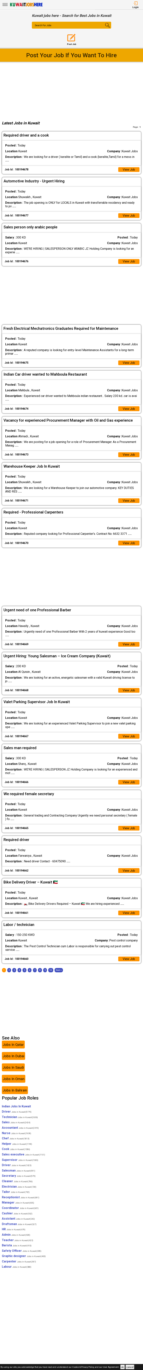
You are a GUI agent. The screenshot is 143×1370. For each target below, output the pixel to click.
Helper (17, 1144)
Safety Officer (21, 1251)
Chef (15, 1138)
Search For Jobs (43, 25)
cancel (130, 1367)
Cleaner (17, 1181)
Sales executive (23, 1154)
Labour (16, 1266)
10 (51, 970)
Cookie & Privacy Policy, (83, 1367)
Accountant (20, 1127)
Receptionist (20, 1197)
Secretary (19, 1176)
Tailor (16, 1192)
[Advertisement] (71, 90)
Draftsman (19, 1224)
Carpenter (19, 1261)
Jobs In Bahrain (15, 1090)
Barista (16, 1245)
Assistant (18, 1218)
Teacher (17, 1240)
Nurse (16, 1133)
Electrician (19, 1186)
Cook (16, 1149)
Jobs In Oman (13, 1079)
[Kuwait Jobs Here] (26, 6)
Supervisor (20, 1160)
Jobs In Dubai (13, 1056)
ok (122, 1367)
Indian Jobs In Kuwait (16, 1106)
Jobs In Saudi (13, 1067)
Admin (16, 1234)
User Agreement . (111, 1367)
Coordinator (20, 1208)
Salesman (18, 1170)
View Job (129, 169)
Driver (16, 1111)
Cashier (17, 1213)
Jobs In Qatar (13, 1044)
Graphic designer (24, 1256)
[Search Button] (104, 28)
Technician (20, 1117)
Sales (16, 1122)
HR (13, 1229)
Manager (18, 1202)
